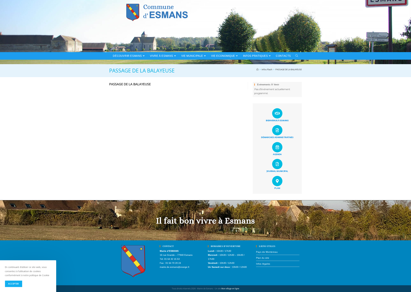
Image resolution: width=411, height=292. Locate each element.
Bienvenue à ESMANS (277, 120)
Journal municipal (277, 171)
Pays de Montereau (267, 252)
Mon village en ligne (230, 288)
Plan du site (262, 258)
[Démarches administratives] (277, 130)
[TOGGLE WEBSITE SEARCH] (296, 56)
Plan (277, 188)
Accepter (13, 283)
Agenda (277, 154)
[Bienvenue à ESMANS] (277, 113)
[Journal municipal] (277, 164)
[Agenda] (277, 147)
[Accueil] (257, 69)
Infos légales (263, 263)
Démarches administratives (277, 137)
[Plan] (277, 181)
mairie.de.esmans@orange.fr (174, 267)
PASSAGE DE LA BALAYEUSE (288, 69)
